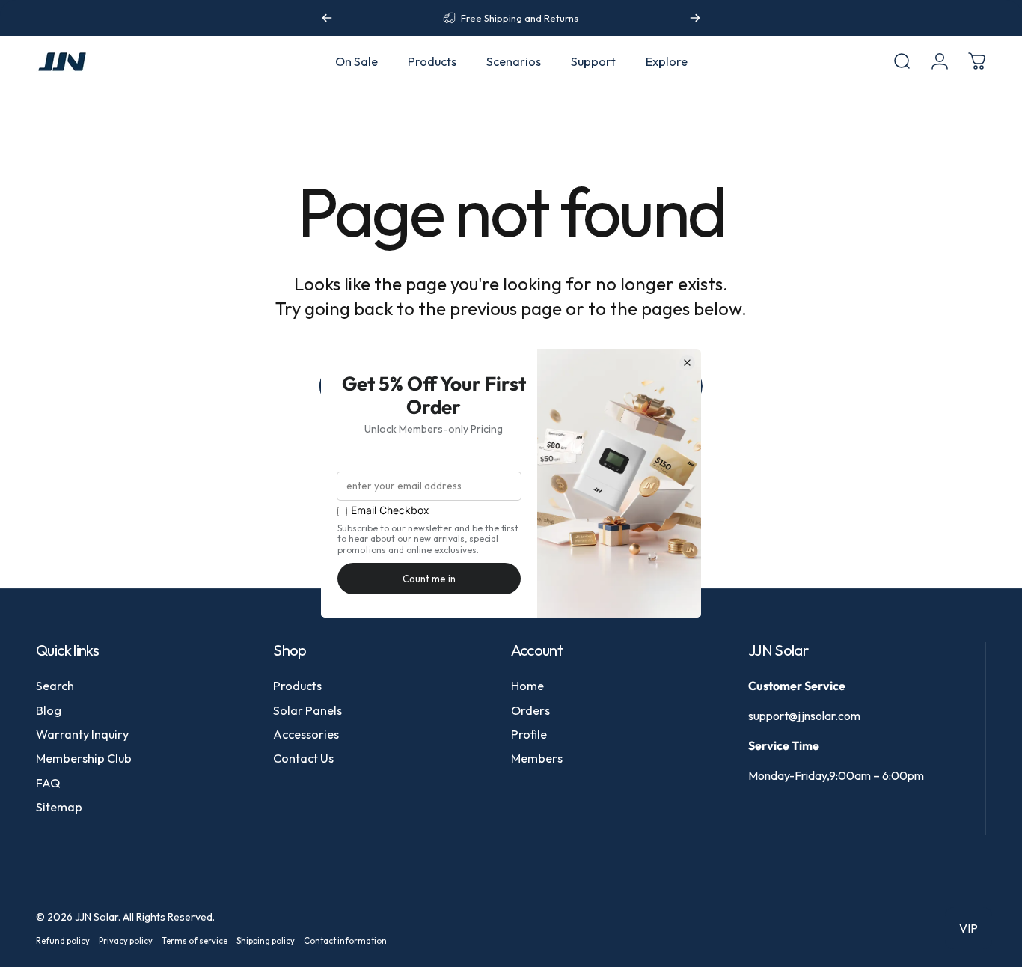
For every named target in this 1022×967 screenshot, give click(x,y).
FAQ (48, 782)
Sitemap (59, 806)
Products (297, 685)
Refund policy (63, 941)
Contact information (345, 941)
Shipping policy (265, 941)
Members (537, 758)
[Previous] (326, 18)
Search (55, 685)
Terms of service (194, 941)
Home (527, 685)
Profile (529, 734)
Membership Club (84, 758)
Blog (48, 710)
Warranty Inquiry (82, 734)
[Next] (695, 18)
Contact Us (303, 758)
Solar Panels (307, 710)
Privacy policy (126, 941)
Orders (530, 710)
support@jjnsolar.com (804, 715)
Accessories (306, 734)
